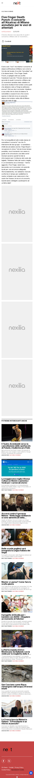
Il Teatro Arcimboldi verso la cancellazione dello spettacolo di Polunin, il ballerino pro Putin (16, 446)
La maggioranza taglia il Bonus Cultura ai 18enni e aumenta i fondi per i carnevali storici (16, 481)
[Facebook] (2, 760)
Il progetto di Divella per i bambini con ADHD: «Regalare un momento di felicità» (16, 617)
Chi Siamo (5, 767)
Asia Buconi (5, 455)
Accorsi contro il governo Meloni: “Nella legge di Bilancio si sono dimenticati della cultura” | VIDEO (16, 516)
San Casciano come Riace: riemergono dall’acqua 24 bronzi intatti (17, 687)
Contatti (11, 767)
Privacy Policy (19, 767)
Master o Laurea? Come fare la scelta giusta (16, 583)
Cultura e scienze (7, 11)
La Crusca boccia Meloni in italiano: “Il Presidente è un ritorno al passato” (14, 722)
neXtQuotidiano (6, 31)
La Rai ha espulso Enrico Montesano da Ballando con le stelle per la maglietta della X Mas (16, 652)
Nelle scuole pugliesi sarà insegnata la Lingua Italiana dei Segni (16, 551)
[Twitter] (8, 760)
